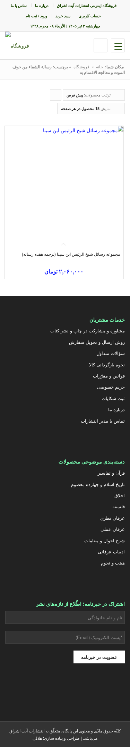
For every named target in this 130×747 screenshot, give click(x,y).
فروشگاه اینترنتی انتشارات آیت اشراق (86, 5)
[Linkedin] (22, 689)
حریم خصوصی (111, 386)
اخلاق (119, 495)
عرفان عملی (113, 529)
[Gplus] (74, 689)
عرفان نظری (112, 518)
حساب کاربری (90, 15)
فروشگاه (81, 66)
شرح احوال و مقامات (104, 540)
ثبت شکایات (113, 398)
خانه (99, 66)
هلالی (37, 738)
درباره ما (42, 5)
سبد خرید (62, 15)
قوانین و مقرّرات (109, 375)
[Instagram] (91, 689)
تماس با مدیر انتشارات (103, 420)
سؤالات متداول (110, 353)
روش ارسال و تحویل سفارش (97, 342)
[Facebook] (56, 689)
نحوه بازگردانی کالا (107, 364)
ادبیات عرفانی (111, 551)
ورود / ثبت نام (36, 15)
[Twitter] (108, 689)
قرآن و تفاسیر (111, 472)
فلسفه (118, 506)
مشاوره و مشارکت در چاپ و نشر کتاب (87, 330)
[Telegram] (39, 689)
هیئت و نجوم (113, 562)
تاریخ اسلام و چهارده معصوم (98, 484)
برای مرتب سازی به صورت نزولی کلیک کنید (55, 96)
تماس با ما (19, 5)
